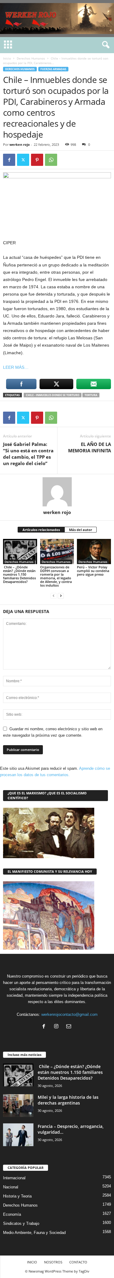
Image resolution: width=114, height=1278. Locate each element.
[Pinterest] (37, 160)
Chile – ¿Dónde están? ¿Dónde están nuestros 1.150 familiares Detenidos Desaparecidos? (19, 574)
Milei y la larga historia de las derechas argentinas (68, 1100)
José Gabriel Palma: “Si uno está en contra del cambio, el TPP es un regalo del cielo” (28, 453)
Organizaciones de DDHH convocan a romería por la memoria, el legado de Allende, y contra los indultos (56, 576)
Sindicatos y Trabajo (21, 1223)
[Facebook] (9, 160)
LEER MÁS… (16, 367)
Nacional (10, 1187)
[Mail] (69, 1027)
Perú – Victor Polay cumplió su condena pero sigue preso (93, 571)
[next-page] (61, 595)
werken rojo (19, 144)
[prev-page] (53, 595)
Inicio (7, 58)
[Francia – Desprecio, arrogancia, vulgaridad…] (18, 1134)
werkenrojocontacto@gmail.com (69, 1014)
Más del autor (80, 529)
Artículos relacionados (41, 529)
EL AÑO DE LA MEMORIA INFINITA (89, 447)
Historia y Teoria (17, 1196)
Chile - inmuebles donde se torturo (52, 395)
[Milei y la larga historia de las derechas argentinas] (18, 1105)
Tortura (91, 395)
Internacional (14, 1178)
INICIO (32, 1262)
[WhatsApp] (51, 160)
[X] (23, 160)
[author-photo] (57, 491)
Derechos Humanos (31, 58)
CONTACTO (78, 1262)
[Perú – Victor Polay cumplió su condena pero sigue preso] (94, 551)
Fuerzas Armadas (53, 69)
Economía (12, 1214)
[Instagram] (57, 1027)
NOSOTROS (53, 1262)
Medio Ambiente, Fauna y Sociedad (34, 1232)
